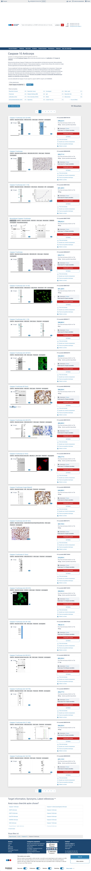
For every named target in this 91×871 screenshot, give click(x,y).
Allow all (80, 856)
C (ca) (18, 836)
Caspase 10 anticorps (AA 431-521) (20, 521)
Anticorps (21, 48)
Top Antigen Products (13, 850)
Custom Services (42, 48)
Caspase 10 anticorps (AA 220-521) (20, 353)
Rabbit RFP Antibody (32, 850)
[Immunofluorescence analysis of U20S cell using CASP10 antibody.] (42, 363)
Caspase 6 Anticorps (52, 819)
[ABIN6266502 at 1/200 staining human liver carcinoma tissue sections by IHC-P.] (42, 163)
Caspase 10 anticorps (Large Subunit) (21, 487)
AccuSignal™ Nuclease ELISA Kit (34, 848)
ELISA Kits (29, 853)
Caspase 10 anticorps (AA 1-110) (19, 185)
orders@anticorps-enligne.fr (75, 26)
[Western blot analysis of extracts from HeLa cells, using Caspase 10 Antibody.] (20, 430)
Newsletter (10, 847)
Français (5, 1)
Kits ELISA (28, 48)
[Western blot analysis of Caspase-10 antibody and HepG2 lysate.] (20, 766)
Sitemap (10, 851)
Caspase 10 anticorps (16, 151)
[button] (54, 129)
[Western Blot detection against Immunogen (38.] (42, 329)
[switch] (38, 868)
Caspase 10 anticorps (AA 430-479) (20, 420)
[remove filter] (24, 84)
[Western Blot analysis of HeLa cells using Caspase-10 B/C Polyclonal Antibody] (20, 564)
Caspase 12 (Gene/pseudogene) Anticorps (57, 806)
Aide (9, 845)
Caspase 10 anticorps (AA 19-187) (20, 285)
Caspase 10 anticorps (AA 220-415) (20, 588)
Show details (69, 868)
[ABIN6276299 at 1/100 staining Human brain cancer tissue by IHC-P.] (42, 264)
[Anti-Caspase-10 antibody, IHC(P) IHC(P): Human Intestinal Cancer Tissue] (42, 396)
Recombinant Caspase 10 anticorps (20, 218)
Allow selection (79, 861)
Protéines (34, 48)
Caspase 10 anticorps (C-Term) (19, 453)
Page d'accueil (12, 836)
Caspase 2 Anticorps (52, 810)
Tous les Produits (13, 48)
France (67, 128)
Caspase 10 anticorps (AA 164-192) (20, 689)
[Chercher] (62, 25)
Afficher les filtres (15, 106)
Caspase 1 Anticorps (14, 806)
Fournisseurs (51, 48)
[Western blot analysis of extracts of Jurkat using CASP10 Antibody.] (20, 264)
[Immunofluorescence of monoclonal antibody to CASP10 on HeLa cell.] (42, 296)
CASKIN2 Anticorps (13, 819)
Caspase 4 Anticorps (52, 816)
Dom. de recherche (66, 48)
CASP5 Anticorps (13, 810)
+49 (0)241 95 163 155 (72, 852)
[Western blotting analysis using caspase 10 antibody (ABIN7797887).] (20, 231)
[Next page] (54, 111)
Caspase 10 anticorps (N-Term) (19, 386)
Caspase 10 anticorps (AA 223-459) (20, 117)
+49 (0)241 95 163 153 (35, 1)
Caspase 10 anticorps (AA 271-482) (20, 722)
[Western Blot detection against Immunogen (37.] (20, 195)
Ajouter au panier (69, 133)
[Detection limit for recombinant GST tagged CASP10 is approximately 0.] (42, 195)
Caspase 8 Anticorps (52, 826)
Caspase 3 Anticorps (52, 813)
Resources (10, 848)
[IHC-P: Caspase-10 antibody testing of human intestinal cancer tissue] (42, 497)
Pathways (58, 48)
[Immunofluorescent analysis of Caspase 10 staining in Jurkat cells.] (42, 464)
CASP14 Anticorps (13, 813)
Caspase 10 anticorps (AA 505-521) (20, 655)
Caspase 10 (24, 836)
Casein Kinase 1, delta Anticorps (16, 826)
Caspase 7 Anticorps (52, 823)
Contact (43, 1)
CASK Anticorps (12, 823)
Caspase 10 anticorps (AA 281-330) (20, 621)
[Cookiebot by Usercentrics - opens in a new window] (8, 868)
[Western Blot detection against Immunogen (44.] (20, 296)
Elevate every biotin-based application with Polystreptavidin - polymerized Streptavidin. (36, 845)
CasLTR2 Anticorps (13, 816)
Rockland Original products (33, 851)
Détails (68, 136)
